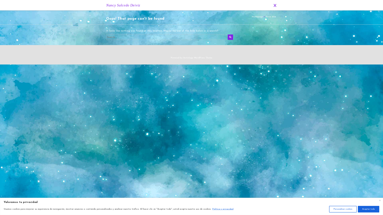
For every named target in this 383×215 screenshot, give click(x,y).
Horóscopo (233, 5)
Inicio (166, 5)
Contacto (261, 5)
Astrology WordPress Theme (197, 58)
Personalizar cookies (342, 209)
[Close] (380, 200)
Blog (247, 5)
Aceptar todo (368, 209)
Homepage (257, 17)
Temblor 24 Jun (196, 5)
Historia (178, 5)
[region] (191, 206)
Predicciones (215, 5)
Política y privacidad (223, 209)
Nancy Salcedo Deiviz (123, 5)
